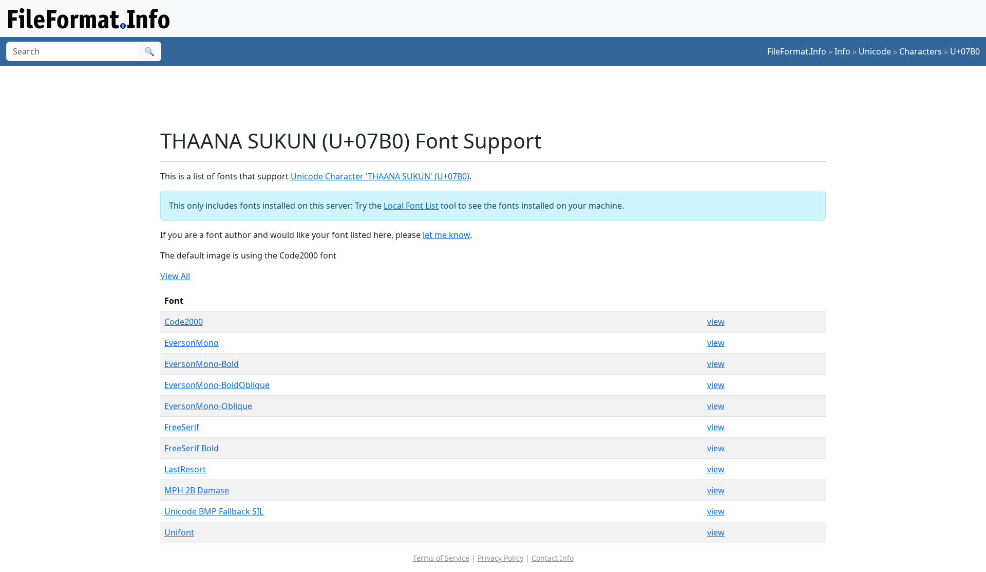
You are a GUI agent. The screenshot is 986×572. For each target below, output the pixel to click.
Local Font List (411, 205)
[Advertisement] (499, 97)
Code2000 (183, 321)
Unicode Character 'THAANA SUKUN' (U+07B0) (380, 176)
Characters (920, 51)
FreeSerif (181, 427)
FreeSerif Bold (191, 448)
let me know (446, 235)
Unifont (179, 532)
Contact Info (553, 558)
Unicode (875, 51)
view (716, 321)
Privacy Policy (500, 558)
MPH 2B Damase (196, 490)
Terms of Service (441, 558)
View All (175, 276)
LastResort (185, 469)
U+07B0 (965, 51)
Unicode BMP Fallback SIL (213, 511)
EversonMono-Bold (201, 364)
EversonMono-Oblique (208, 406)
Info (842, 51)
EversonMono (191, 342)
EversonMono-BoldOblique (217, 385)
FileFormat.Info (796, 51)
